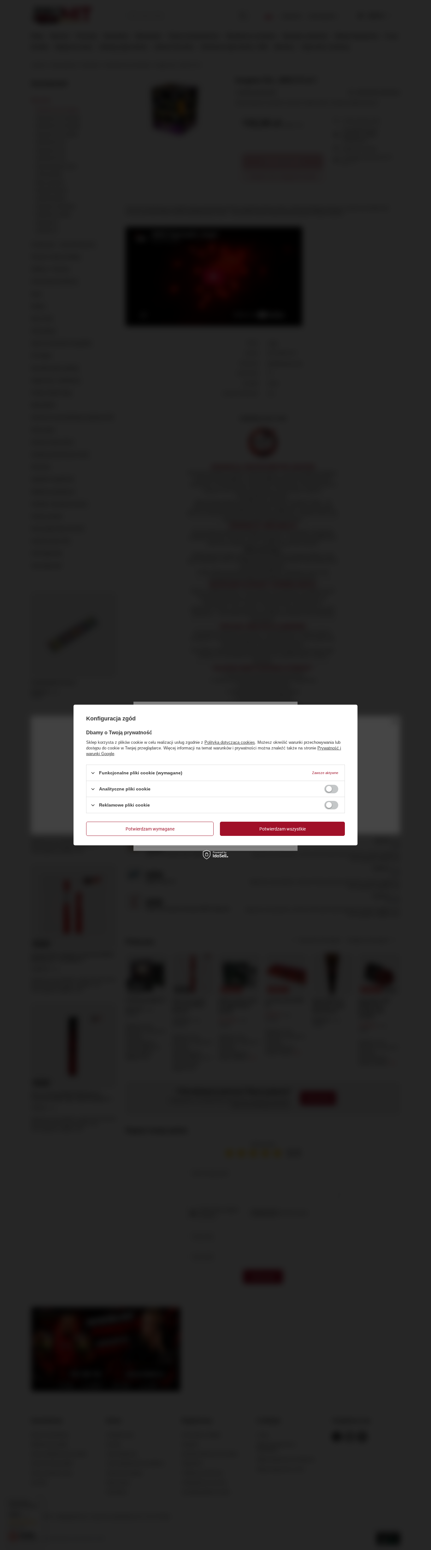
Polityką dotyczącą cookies (229, 742)
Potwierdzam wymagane (150, 828)
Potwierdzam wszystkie (282, 828)
